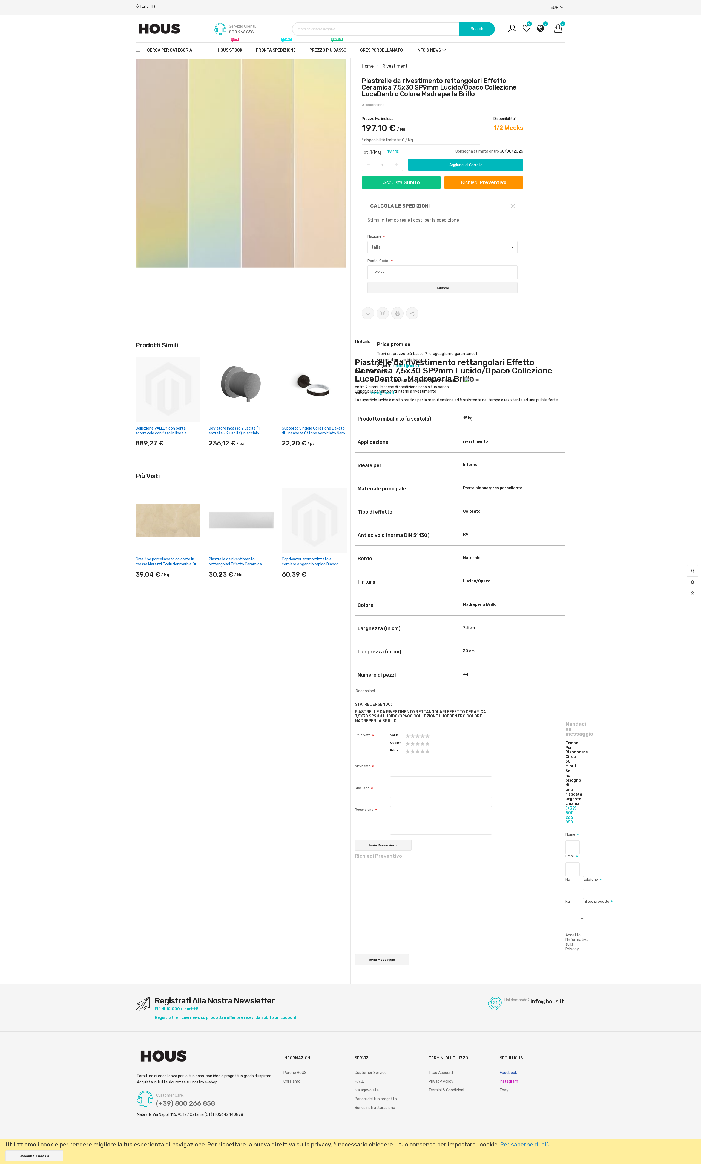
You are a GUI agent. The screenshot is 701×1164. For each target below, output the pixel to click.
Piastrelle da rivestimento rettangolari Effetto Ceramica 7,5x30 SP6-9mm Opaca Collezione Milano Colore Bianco (240, 567)
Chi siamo (291, 1081)
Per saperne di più (525, 1144)
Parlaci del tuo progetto (376, 1099)
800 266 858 (241, 32)
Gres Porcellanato (381, 50)
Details (362, 342)
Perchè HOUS (295, 1072)
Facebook (508, 1072)
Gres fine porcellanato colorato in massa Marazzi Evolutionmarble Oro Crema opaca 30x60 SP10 (167, 564)
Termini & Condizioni (446, 1090)
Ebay (504, 1090)
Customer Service (371, 1072)
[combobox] (393, 29)
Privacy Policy (441, 1081)
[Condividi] (412, 313)
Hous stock (230, 48)
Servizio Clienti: (242, 26)
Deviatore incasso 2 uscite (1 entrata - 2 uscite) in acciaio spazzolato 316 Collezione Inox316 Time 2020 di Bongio (239, 436)
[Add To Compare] (383, 313)
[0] (526, 30)
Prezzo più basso (327, 48)
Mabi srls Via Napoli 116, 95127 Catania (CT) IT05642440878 (190, 1115)
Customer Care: (170, 1095)
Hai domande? (517, 1000)
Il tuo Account (441, 1072)
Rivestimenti (396, 66)
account (692, 571)
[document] (350, 1151)
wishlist (692, 582)
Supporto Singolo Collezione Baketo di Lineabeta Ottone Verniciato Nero (313, 431)
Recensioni (365, 691)
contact (692, 593)
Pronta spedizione (276, 48)
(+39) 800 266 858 (570, 815)
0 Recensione (373, 105)
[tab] (362, 341)
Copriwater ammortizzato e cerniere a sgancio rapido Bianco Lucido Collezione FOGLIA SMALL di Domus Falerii (312, 567)
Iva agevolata (367, 1090)
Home (368, 66)
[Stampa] (397, 313)
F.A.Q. (359, 1081)
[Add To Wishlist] (368, 313)
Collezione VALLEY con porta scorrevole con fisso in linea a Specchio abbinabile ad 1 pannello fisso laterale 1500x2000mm (165, 436)
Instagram (509, 1081)
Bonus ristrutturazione (375, 1107)
